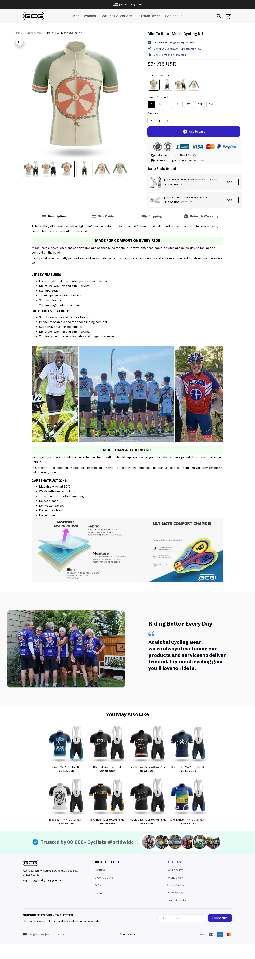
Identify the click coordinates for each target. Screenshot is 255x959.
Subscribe (220, 918)
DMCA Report (63, 934)
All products (33, 32)
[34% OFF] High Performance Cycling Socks (190, 179)
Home (18, 32)
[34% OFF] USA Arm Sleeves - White (185, 197)
